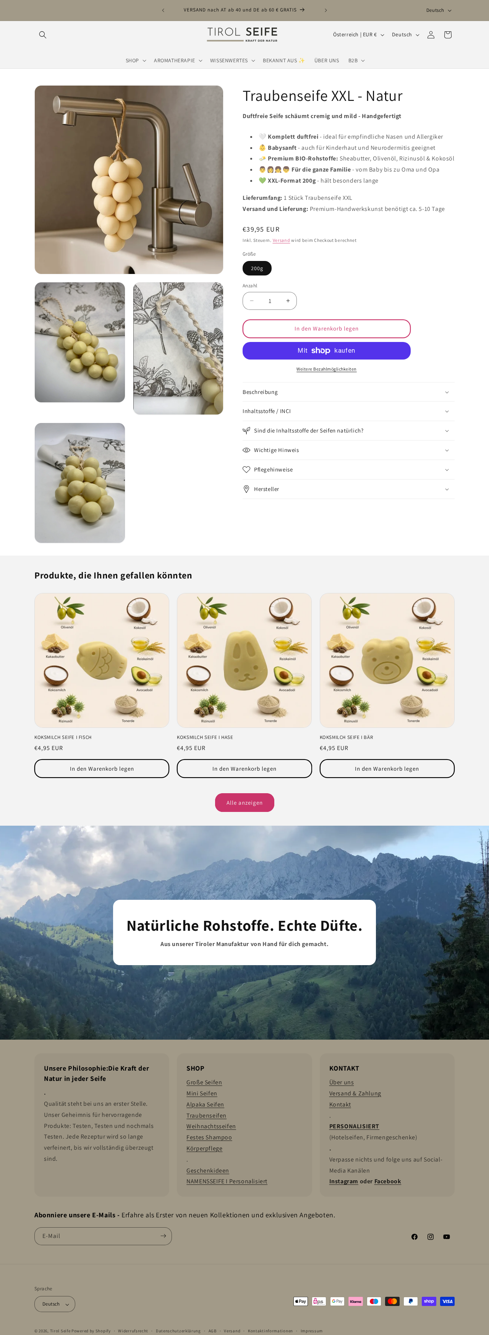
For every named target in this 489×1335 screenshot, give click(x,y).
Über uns (341, 1082)
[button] (42, 34)
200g (257, 268)
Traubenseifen (206, 1115)
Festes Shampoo (209, 1137)
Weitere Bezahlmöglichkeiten (326, 369)
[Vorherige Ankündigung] (163, 10)
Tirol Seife (60, 1331)
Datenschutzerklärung (178, 1330)
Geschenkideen (207, 1170)
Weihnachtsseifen (211, 1126)
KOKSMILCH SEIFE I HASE (205, 737)
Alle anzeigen (245, 802)
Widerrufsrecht (133, 1330)
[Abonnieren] (163, 1236)
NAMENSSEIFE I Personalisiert (226, 1181)
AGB (213, 1330)
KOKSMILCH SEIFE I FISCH (63, 737)
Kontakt (340, 1104)
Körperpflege (204, 1148)
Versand (281, 240)
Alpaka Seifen (205, 1104)
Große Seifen (204, 1082)
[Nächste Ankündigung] (325, 10)
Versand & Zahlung (355, 1093)
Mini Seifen (201, 1093)
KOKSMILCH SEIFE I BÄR (346, 737)
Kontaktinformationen (270, 1330)
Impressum (312, 1330)
